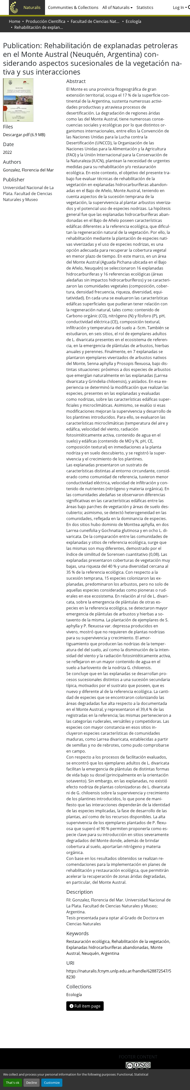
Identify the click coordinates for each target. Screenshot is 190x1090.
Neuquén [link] (90, 953)
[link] (31, 135)
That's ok (12, 1082)
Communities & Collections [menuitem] (73, 7)
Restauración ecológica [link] (88, 941)
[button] (74, 994)
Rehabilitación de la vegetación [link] (140, 941)
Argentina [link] (110, 953)
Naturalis (32, 7)
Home (14, 21)
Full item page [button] (86, 1006)
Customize (52, 1082)
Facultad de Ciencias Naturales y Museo (95, 21)
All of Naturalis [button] (116, 7)
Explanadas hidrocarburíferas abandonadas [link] (107, 947)
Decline (31, 1082)
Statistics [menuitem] (145, 7)
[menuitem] (117, 7)
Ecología (133, 21)
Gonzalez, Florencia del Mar (28, 170)
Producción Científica (45, 21)
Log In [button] (179, 7)
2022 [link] (7, 152)
